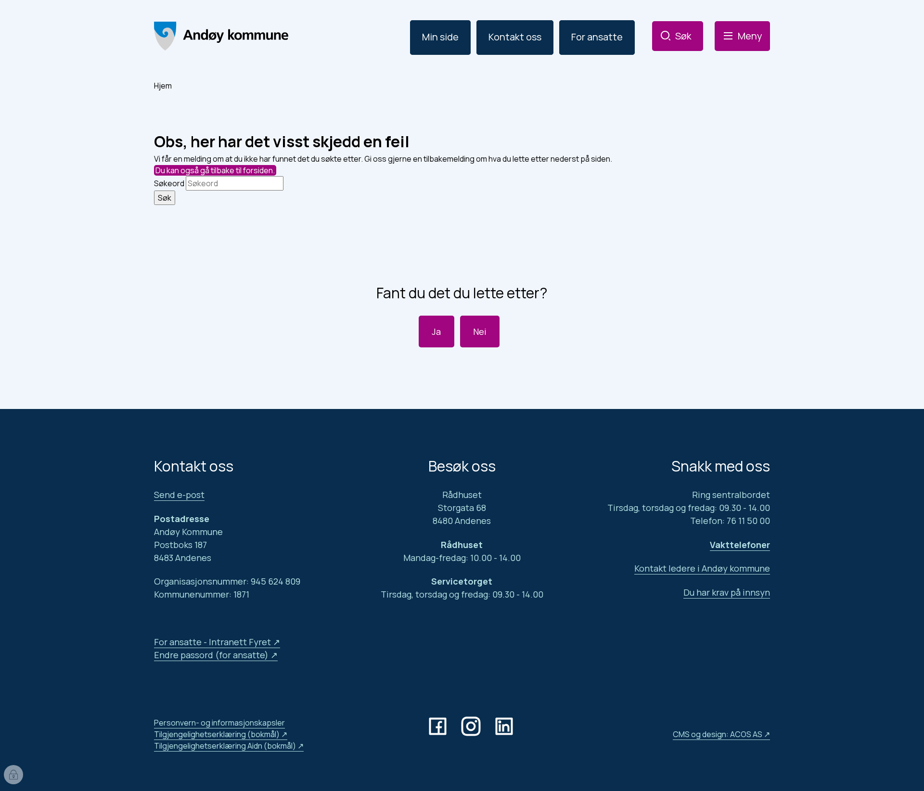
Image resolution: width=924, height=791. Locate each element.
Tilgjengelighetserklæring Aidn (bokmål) (225, 745)
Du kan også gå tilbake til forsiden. (215, 170)
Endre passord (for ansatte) (211, 655)
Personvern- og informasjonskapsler (219, 722)
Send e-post (179, 494)
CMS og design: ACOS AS (717, 734)
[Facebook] (439, 726)
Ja (436, 331)
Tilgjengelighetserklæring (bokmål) (217, 734)
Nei (480, 331)
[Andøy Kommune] (221, 36)
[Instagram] (473, 726)
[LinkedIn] (506, 726)
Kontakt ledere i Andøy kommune (702, 568)
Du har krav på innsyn (726, 592)
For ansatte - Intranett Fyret (212, 642)
